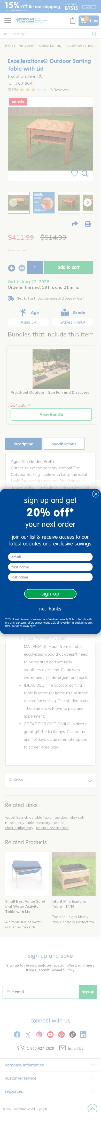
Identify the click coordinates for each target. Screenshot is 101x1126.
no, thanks (50, 609)
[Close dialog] (96, 494)
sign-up (50, 594)
